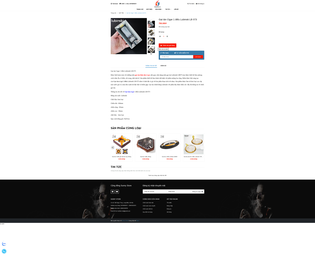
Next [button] (151, 54)
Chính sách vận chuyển (149, 205)
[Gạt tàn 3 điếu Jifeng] (145, 144)
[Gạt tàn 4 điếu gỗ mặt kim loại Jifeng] (121, 144)
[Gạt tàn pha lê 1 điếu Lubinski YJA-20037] (194, 144)
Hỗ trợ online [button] (172, 199)
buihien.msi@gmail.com (124, 211)
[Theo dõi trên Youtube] (117, 192)
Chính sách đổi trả (147, 209)
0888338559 (124, 208)
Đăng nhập (170, 205)
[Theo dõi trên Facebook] (112, 192)
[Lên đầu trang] (312, 249)
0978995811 (124, 205)
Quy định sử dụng (147, 212)
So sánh (2, 223)
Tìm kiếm (169, 202)
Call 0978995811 (131, 3)
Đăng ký (169, 209)
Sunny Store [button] (116, 199)
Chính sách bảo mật (148, 202)
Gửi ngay (198, 57)
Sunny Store (125, 220)
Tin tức (116, 167)
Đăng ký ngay (196, 191)
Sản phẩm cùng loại (126, 128)
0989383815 (132, 205)
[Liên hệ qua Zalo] (4, 244)
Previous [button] (151, 20)
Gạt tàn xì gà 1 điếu (120, 81)
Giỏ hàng (169, 212)
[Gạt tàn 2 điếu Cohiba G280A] (169, 144)
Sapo (137, 220)
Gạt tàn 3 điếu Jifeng (145, 156)
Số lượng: (161, 32)
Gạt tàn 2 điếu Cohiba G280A (169, 156)
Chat (122, 3)
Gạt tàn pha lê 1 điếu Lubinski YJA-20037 (194, 156)
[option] (151, 25)
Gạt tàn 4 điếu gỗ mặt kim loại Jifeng (121, 156)
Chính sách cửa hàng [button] (151, 199)
